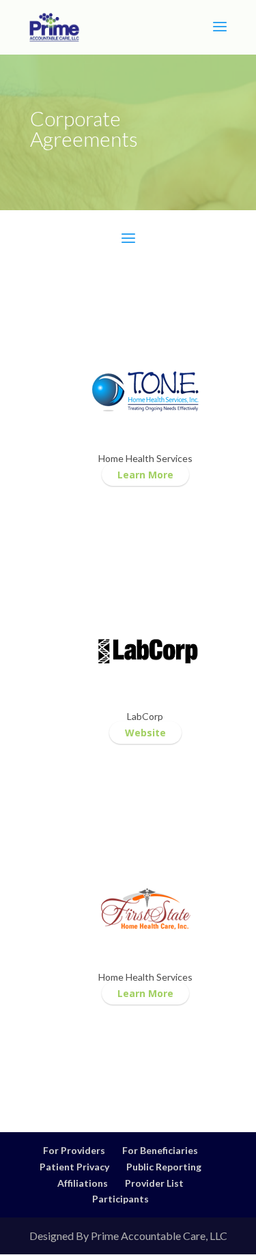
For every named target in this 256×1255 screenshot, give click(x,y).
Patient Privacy (74, 1166)
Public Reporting (163, 1166)
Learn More (145, 474)
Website (145, 732)
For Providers (74, 1150)
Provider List (154, 1183)
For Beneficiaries (160, 1150)
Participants (120, 1198)
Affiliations (82, 1183)
